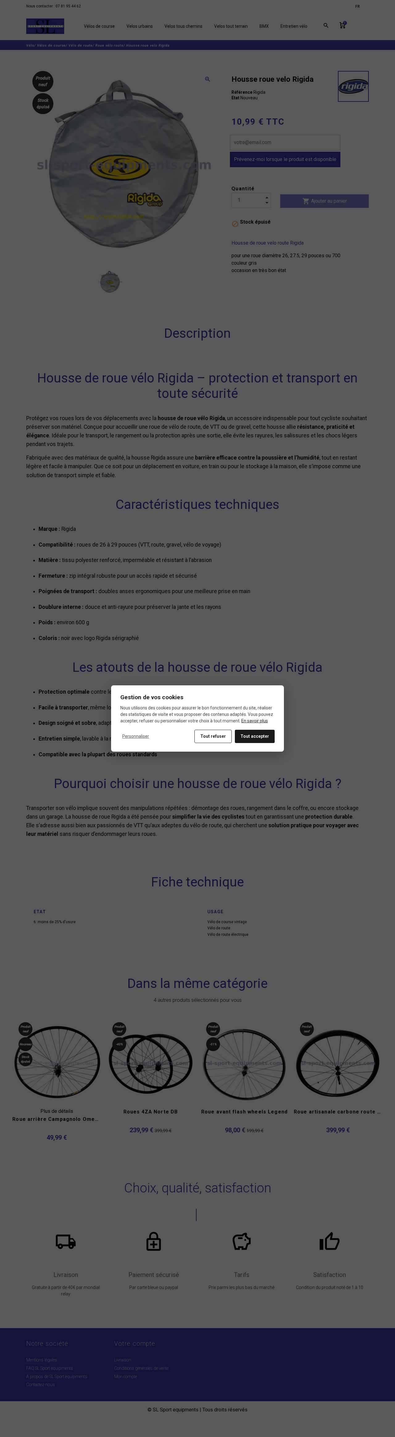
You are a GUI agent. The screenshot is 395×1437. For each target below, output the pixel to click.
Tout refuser (213, 736)
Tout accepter (254, 736)
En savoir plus (254, 720)
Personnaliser (135, 736)
